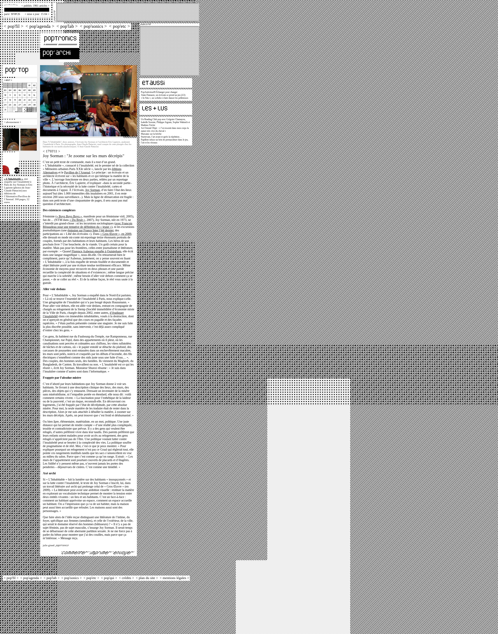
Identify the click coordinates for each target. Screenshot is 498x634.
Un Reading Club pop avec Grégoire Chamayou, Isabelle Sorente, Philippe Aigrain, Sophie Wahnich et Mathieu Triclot (165, 122)
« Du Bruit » (77, 220)
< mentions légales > (174, 578)
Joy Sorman (92, 190)
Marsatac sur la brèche (151, 134)
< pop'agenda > (39, 26)
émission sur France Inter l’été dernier (90, 230)
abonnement (12, 122)
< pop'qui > (109, 578)
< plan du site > (147, 578)
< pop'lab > (67, 26)
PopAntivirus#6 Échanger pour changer (159, 92)
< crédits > (126, 578)
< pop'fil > (14, 26)
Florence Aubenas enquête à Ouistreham (96, 251)
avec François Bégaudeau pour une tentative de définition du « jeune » (87, 225)
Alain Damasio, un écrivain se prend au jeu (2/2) (163, 95)
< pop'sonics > (93, 26)
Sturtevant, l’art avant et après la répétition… (161, 137)
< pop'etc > (119, 26)
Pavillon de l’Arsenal (77, 172)
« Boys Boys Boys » (69, 216)
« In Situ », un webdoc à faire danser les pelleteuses (164, 98)
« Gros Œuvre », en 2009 (115, 233)
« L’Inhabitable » (13, 179)
